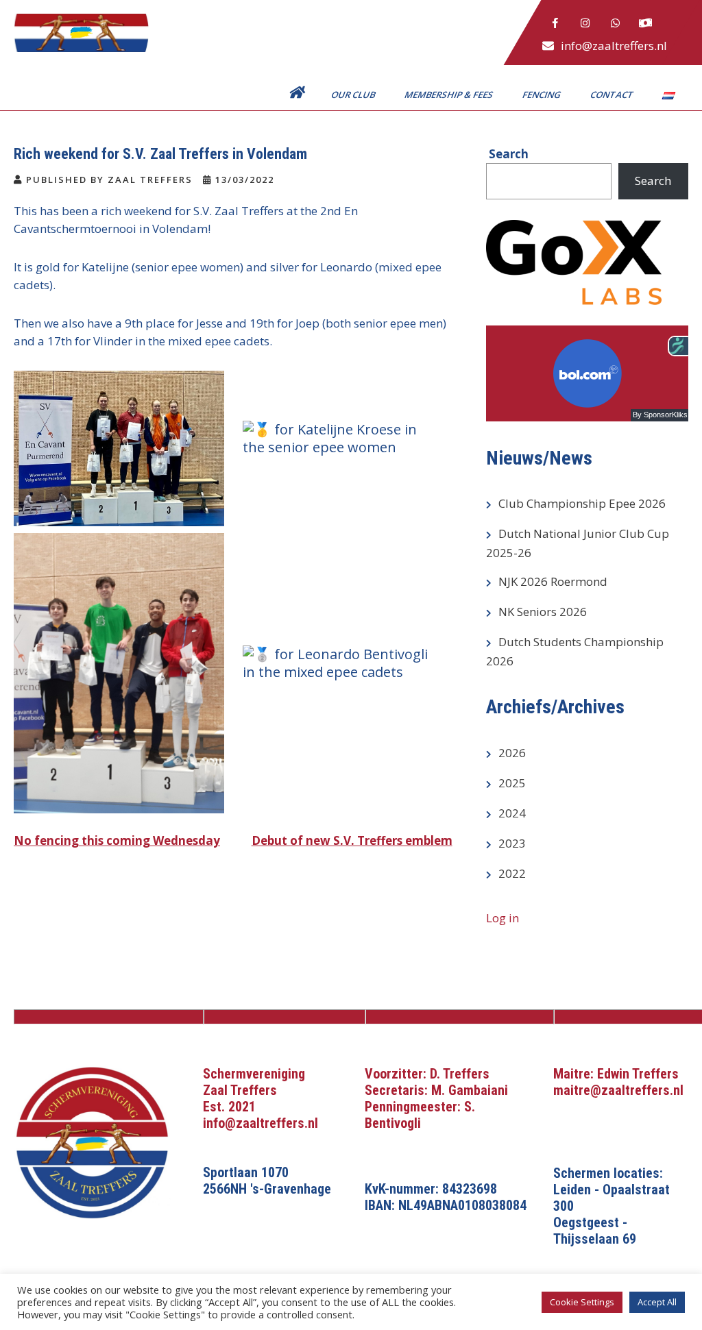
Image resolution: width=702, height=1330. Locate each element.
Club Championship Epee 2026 (582, 503)
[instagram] (585, 23)
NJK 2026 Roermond (552, 581)
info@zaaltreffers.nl (614, 45)
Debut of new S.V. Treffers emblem (352, 840)
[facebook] (555, 23)
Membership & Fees (449, 94)
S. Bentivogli (420, 1114)
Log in (502, 918)
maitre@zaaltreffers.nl (618, 1090)
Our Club (354, 94)
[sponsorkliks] (645, 23)
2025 (512, 783)
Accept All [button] (657, 1302)
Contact (613, 94)
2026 (512, 753)
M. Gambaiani (469, 1090)
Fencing (542, 94)
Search (653, 180)
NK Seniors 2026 (542, 611)
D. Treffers (459, 1074)
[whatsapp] (615, 23)
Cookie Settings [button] (582, 1302)
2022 (512, 873)
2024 (512, 813)
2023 (512, 843)
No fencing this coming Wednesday (117, 840)
